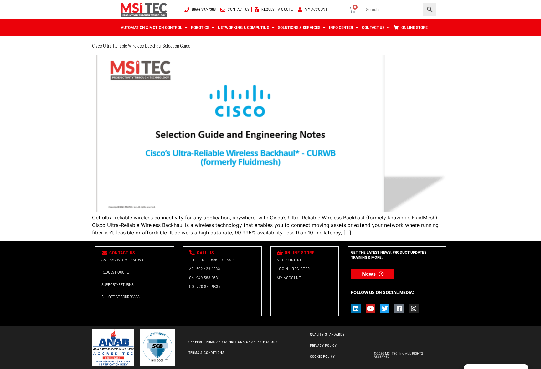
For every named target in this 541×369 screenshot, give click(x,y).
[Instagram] (414, 308)
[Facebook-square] (399, 308)
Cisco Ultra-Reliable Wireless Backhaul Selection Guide (141, 46)
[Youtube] (370, 308)
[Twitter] (384, 308)
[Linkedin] (355, 308)
